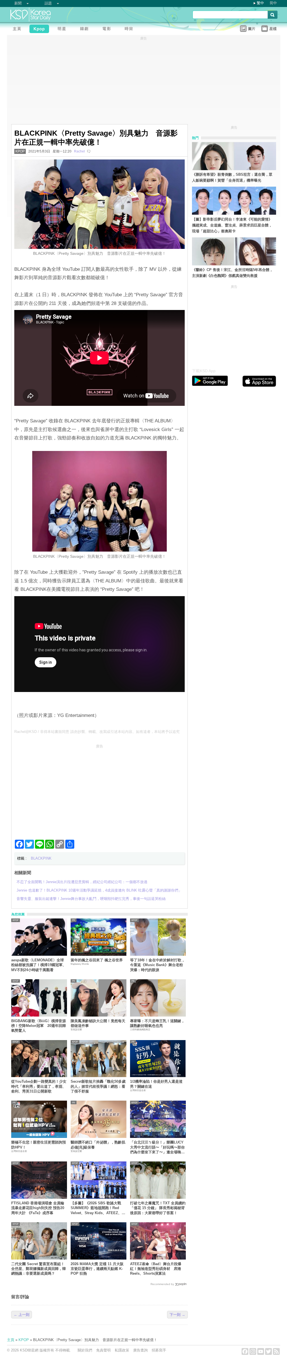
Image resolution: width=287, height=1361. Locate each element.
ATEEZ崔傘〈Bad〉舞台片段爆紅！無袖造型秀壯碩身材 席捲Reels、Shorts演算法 (155, 1269)
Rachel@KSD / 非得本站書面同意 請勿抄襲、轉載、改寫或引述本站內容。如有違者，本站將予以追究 (97, 732)
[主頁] (18, 29)
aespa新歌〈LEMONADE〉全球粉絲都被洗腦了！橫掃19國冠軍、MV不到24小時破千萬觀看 (38, 965)
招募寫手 (159, 1350)
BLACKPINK (41, 858)
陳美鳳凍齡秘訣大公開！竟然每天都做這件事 (98, 1023)
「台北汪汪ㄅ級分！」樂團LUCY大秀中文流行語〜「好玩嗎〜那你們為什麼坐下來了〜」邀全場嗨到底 (157, 1147)
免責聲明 (103, 1350)
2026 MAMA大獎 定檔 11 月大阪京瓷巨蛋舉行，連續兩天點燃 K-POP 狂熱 (97, 1269)
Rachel (79, 151)
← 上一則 (21, 1315)
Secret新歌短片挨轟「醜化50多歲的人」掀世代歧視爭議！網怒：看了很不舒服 (98, 1086)
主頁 (10, 1340)
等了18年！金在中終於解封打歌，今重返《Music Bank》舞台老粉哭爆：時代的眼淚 (157, 965)
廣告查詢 (140, 1350)
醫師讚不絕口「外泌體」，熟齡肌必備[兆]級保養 (98, 1144)
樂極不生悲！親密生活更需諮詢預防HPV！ (38, 1144)
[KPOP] (40, 29)
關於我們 (85, 1350)
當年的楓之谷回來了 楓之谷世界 (97, 960)
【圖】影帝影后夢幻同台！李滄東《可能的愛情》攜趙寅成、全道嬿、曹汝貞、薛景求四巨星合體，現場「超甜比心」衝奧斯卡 (232, 225)
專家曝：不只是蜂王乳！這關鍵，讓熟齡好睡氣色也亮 (157, 1023)
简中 (273, 3)
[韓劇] (85, 29)
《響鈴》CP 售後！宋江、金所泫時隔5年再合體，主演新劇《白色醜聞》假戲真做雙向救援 (232, 273)
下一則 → (177, 1315)
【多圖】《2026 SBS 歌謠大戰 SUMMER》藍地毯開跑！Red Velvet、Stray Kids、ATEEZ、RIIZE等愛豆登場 (96, 1208)
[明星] (63, 29)
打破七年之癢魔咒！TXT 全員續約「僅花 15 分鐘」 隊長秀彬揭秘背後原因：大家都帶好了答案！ (158, 1208)
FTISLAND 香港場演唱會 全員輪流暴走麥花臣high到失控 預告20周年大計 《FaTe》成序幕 (37, 1208)
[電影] (108, 29)
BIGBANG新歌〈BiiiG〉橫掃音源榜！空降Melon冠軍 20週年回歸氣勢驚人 (38, 1026)
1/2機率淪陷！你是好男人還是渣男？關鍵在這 (156, 1083)
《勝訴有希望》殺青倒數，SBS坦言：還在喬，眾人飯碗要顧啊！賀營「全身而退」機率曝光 (232, 177)
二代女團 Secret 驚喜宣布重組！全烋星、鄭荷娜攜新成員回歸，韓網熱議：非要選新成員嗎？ (38, 1269)
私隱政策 (122, 1350)
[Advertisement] (99, 789)
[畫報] (130, 29)
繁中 (260, 3)
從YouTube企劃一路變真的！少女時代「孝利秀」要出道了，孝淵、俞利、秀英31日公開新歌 (38, 1086)
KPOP (20, 151)
